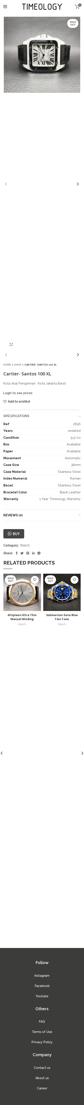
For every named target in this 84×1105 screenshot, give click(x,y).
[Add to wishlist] (35, 580)
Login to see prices (17, 393)
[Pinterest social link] (28, 553)
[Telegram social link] (39, 553)
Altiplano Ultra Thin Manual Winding (22, 617)
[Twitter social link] (22, 553)
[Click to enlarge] (11, 344)
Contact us (42, 1068)
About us (42, 1078)
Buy (16, 533)
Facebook (42, 986)
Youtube (42, 996)
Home (7, 364)
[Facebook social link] (16, 553)
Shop (17, 364)
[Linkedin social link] (33, 553)
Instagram (42, 975)
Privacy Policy (42, 1042)
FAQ (42, 1021)
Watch (25, 545)
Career (42, 1088)
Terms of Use (42, 1032)
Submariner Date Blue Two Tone (62, 617)
